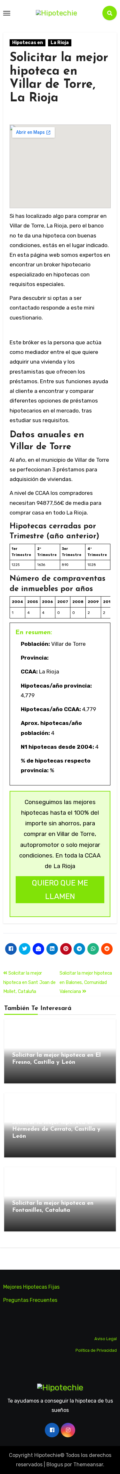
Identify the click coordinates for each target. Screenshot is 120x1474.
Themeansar (88, 1464)
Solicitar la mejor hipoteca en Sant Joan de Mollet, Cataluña (29, 982)
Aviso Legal (105, 1338)
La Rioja (60, 42)
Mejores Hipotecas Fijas (31, 1287)
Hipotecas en (27, 42)
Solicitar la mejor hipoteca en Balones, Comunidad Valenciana (86, 982)
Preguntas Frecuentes (30, 1300)
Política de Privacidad (96, 1350)
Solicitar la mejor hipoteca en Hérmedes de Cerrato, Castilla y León (56, 1129)
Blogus (54, 1464)
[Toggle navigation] (6, 13)
